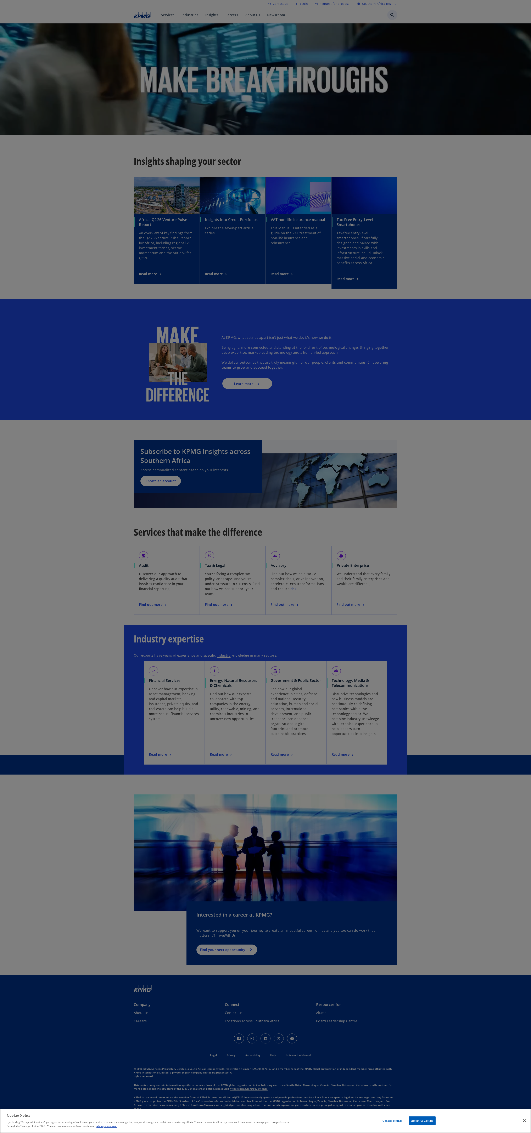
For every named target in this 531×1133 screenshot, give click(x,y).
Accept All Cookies (422, 1120)
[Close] (524, 1120)
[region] (265, 1121)
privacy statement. (106, 1126)
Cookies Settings (392, 1120)
